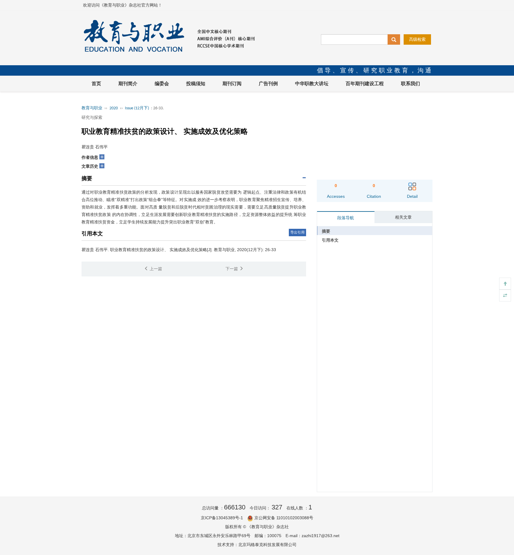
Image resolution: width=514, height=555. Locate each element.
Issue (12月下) (137, 108)
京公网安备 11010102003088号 (283, 517)
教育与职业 (92, 108)
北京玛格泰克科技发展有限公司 (267, 544)
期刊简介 (127, 83)
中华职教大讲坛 (311, 83)
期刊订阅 (232, 83)
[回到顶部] (505, 284)
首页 (96, 83)
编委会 (162, 83)
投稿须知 (195, 83)
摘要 (326, 231)
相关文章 (403, 217)
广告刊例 (268, 83)
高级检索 (417, 39)
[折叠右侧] (505, 295)
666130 (234, 507)
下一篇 (232, 268)
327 (277, 507)
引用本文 (330, 240)
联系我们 (410, 83)
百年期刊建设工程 (365, 83)
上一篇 (155, 268)
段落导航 (345, 217)
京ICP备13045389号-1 (222, 517)
